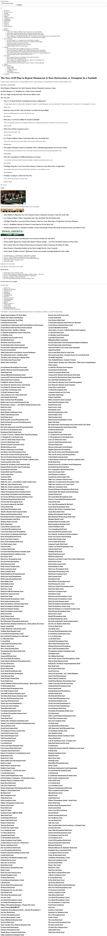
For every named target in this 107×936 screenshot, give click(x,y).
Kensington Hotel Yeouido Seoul (11, 432)
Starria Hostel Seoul (54, 688)
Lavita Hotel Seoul (54, 638)
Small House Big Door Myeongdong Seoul (61, 681)
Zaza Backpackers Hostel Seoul (58, 725)
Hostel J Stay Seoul (54, 865)
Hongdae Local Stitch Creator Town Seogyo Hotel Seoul (66, 559)
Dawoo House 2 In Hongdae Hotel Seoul (14, 534)
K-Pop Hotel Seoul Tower (56, 880)
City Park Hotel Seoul (8, 740)
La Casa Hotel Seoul (54, 636)
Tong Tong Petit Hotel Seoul (10, 701)
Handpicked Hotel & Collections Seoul (13, 554)
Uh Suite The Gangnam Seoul (58, 927)
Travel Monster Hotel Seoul (57, 708)
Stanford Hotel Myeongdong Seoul (59, 686)
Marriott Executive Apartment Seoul (12, 444)
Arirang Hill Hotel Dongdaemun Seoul (13, 375)
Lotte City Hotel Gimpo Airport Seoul (13, 439)
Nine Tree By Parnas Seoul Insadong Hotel (14, 454)
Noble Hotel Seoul (6, 798)
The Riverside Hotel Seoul (56, 696)
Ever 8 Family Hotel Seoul (56, 541)
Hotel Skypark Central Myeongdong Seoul (14, 419)
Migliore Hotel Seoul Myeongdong (59, 449)
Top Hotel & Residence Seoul (57, 701)
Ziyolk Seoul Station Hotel (9, 728)
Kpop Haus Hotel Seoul (8, 783)
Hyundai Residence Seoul (9, 875)
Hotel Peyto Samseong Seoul (10, 594)
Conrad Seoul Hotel (54, 317)
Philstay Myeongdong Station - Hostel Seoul (62, 800)
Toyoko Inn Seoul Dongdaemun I (11, 703)
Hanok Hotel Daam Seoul (56, 554)
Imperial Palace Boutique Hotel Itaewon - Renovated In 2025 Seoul (22, 623)
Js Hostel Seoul (53, 773)
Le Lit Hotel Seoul (54, 783)
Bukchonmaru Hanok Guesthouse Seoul (61, 735)
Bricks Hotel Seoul (6, 524)
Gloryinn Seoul (5, 546)
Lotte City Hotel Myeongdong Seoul (59, 442)
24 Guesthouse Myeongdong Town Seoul (14, 367)
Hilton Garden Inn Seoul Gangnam (59, 399)
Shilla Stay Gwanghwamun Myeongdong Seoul (63, 482)
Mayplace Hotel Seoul (55, 444)
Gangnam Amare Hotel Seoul (10, 750)
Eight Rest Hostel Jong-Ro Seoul (58, 743)
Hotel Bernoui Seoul (54, 405)
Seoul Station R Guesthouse (57, 678)
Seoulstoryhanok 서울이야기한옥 (11, 813)
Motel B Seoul (52, 795)
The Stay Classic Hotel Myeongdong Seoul (62, 499)
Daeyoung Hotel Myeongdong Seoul (60, 531)
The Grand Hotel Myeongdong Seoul (60, 497)
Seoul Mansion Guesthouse (57, 474)
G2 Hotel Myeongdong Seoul (57, 390)
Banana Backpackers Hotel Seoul (59, 842)
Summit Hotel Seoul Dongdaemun (59, 691)
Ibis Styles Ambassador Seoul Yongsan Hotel (62, 427)
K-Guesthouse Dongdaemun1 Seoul (12, 633)
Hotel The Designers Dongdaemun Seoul (61, 604)
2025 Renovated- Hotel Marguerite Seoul (61, 728)
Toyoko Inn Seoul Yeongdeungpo (59, 706)
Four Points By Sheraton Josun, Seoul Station (15, 385)
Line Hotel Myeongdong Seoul (58, 641)
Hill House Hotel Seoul (55, 556)
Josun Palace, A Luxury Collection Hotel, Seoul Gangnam (67, 330)
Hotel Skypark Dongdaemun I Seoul (60, 419)
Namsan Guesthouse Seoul (56, 892)
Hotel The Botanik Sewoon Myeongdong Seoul (16, 422)
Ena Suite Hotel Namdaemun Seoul (59, 380)
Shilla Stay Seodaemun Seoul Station (12, 489)
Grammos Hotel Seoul (8, 549)
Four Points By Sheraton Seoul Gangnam (61, 385)
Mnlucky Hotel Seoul (7, 646)
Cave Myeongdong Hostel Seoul (11, 850)
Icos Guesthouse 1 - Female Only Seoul (13, 770)
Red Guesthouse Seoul (8, 666)
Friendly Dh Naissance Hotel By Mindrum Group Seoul (66, 748)
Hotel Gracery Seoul (54, 407)
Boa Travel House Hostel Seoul (10, 847)
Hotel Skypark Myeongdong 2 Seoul (12, 599)
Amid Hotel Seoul (6, 372)
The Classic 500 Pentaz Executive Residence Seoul (17, 497)
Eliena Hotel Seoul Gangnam (10, 380)
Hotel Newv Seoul (6, 589)
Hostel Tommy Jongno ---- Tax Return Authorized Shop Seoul (20, 405)
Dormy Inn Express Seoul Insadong (59, 536)
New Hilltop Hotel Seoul (56, 656)
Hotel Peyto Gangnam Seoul (57, 591)
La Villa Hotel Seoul (7, 638)
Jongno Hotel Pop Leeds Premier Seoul (13, 628)
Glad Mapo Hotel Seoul (55, 395)
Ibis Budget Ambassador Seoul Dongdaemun (62, 768)
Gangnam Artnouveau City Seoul (59, 392)
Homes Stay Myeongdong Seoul (11, 559)
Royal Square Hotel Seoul (56, 668)
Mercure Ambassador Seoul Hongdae (60, 447)
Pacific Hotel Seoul (54, 462)
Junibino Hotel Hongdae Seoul (10, 631)
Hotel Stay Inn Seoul (55, 870)
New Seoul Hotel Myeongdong (10, 658)
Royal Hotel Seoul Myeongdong (58, 467)
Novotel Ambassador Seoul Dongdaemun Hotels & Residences (68, 342)
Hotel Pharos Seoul (54, 594)
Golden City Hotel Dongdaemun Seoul (60, 546)
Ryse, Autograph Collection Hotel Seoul (61, 469)
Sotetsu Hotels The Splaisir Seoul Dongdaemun (63, 492)
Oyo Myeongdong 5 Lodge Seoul (58, 902)
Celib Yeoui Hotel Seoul (8, 738)
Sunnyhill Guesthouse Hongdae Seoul (13, 693)
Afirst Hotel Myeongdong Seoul (11, 509)
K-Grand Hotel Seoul (55, 877)
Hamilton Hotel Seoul (55, 551)
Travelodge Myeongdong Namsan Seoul (13, 713)
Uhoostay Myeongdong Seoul (10, 930)
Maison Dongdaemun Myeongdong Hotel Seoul (16, 788)
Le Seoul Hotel (5, 641)
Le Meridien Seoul (6, 335)
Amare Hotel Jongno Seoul (9, 733)
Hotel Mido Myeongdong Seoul (58, 763)
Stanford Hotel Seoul (55, 494)
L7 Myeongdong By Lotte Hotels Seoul (60, 437)
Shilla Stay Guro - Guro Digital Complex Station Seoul (18, 482)
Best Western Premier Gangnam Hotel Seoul (15, 516)
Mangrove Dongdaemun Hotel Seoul (60, 788)
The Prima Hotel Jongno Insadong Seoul (14, 696)
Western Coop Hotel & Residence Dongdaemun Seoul (18, 723)
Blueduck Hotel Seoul (55, 845)
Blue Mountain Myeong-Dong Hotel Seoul (61, 516)
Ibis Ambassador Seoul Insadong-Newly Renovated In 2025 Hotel (69, 424)
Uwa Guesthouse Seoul (8, 830)
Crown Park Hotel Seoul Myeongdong (13, 531)
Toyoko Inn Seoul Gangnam (10, 706)
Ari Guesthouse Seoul (55, 837)
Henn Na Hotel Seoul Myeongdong (12, 399)
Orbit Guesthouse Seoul (8, 800)
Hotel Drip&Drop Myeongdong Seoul (13, 574)
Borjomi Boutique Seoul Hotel (10, 519)
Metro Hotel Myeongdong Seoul (58, 643)
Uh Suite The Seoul (54, 827)
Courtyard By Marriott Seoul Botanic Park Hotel (64, 375)
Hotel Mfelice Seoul (7, 581)
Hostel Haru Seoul (6, 865)
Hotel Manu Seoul (54, 579)
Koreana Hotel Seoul (55, 432)
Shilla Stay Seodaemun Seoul (57, 487)
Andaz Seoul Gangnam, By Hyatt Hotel (13, 315)
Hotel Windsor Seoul (7, 616)
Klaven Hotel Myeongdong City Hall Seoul (14, 636)
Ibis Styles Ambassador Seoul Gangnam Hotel (63, 621)
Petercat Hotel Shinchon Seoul (58, 661)
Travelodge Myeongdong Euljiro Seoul (60, 711)
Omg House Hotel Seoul (56, 895)
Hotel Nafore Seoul (7, 586)
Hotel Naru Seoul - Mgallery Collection (13, 330)
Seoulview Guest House (55, 910)
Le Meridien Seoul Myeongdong (58, 335)
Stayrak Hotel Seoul (54, 820)
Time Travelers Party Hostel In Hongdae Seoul (16, 925)
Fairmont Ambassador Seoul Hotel (12, 320)
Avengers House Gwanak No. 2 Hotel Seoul (14, 842)
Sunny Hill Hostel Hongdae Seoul (11, 920)
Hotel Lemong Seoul (54, 576)
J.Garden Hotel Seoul (7, 773)
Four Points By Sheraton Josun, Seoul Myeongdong (65, 382)
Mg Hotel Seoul (6, 793)
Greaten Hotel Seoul (7, 855)
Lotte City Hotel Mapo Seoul (10, 442)
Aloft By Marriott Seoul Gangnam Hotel (14, 511)
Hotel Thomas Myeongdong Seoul (59, 611)
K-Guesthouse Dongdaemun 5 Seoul (12, 880)
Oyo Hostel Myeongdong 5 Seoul (58, 900)
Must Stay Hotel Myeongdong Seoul (60, 887)
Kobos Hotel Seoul (54, 780)
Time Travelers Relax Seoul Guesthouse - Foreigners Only (66, 825)
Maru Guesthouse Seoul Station (58, 790)
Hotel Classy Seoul (54, 758)
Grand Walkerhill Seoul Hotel (57, 327)
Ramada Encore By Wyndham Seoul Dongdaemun (64, 464)
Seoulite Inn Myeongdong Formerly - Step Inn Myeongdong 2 (20, 910)
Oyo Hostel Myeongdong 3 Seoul (11, 900)
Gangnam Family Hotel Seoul (57, 544)
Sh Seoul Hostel (53, 813)
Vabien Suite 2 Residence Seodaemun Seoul (14, 721)
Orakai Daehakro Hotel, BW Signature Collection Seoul (66, 459)
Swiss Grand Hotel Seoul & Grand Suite (61, 352)
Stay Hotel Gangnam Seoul (9, 691)
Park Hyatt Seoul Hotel (8, 350)
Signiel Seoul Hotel (54, 350)
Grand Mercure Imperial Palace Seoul (60, 325)
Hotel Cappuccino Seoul (8, 569)
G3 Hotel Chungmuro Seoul (10, 392)
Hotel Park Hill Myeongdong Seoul (12, 591)
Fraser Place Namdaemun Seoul (11, 390)
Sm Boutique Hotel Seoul (9, 818)
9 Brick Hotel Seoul (7, 507)
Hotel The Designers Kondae (10, 609)
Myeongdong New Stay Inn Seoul (11, 890)
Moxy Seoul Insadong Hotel (10, 648)
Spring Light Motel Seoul (9, 820)
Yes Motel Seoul (53, 723)
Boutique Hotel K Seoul (55, 519)
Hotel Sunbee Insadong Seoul (10, 601)
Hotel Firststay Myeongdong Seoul (12, 867)
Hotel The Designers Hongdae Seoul (12, 606)
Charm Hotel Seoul (54, 738)
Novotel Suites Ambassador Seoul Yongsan (14, 347)
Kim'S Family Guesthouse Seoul (58, 778)
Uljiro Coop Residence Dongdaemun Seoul (62, 716)
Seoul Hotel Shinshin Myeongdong (12, 673)
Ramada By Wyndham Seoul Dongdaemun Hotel (64, 663)
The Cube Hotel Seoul (55, 920)
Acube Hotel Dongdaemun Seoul (58, 507)
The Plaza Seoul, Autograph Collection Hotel (15, 357)
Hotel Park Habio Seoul (56, 589)
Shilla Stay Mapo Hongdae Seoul (11, 484)
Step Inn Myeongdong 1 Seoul (10, 917)
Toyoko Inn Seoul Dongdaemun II (59, 703)
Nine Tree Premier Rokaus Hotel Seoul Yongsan (16, 457)
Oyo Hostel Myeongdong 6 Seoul (11, 902)
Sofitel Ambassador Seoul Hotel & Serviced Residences (18, 352)
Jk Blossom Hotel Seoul (55, 429)
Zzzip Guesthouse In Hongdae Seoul (12, 935)
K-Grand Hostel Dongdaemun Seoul (60, 631)
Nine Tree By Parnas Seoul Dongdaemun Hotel (63, 452)
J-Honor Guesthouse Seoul (56, 875)
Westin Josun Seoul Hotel (9, 362)
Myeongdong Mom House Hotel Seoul (13, 651)
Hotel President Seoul (55, 414)
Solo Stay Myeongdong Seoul (10, 915)
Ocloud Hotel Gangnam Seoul (58, 457)
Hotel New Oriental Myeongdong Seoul (60, 586)
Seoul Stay (51, 907)
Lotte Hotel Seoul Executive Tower (12, 337)
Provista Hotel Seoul (7, 663)
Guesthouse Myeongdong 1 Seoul (59, 857)
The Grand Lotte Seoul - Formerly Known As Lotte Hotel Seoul (68, 355)
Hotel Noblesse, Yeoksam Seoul (10, 765)
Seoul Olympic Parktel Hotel (10, 678)
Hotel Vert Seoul (6, 424)
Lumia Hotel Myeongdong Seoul (11, 643)
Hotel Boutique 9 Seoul (55, 566)
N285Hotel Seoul (53, 653)
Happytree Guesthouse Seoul (57, 860)
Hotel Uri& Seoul (53, 422)
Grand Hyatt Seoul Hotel (9, 322)
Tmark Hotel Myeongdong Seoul (58, 698)
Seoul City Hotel (6, 810)
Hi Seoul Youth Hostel (55, 862)
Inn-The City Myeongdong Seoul (11, 429)
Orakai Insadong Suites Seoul (10, 462)
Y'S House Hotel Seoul (8, 833)
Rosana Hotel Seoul (7, 668)
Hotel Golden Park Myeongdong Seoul (13, 760)
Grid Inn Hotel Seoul (55, 549)
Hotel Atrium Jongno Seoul (57, 564)
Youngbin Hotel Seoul (8, 835)
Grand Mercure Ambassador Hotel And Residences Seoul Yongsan (22, 325)
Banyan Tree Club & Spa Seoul (58, 315)
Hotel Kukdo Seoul (54, 409)
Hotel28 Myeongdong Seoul (57, 616)
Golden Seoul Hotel (54, 397)
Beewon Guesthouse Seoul (9, 845)
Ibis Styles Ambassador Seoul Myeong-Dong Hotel (17, 427)
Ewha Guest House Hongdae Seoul (12, 745)
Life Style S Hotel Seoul (8, 785)
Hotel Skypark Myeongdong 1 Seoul (60, 596)
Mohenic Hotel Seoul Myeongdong (59, 646)
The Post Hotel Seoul (7, 825)
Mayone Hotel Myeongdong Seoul (12, 885)
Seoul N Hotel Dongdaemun (57, 676)
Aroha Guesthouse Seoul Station (11, 840)
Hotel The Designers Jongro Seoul (59, 606)
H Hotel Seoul (52, 750)
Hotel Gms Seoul (6, 407)
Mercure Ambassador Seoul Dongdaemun (61, 885)
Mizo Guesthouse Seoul (8, 795)
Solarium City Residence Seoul (58, 912)
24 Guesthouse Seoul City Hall (58, 835)
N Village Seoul (5, 653)
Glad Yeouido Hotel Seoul (9, 397)
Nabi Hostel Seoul (6, 892)
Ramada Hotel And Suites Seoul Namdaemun (15, 467)
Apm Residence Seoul (55, 733)
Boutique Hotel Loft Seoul (9, 521)
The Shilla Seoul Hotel (55, 357)
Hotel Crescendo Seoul (8, 571)
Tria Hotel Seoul (53, 713)
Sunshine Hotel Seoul (55, 693)
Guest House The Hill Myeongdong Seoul (14, 857)
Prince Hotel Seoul (54, 803)
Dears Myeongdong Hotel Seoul (11, 536)
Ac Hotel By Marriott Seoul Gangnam (60, 367)
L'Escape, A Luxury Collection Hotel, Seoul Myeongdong (19, 434)
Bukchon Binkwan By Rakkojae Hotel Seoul (62, 847)
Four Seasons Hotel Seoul (56, 320)
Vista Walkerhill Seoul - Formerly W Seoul (62, 360)
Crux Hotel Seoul (6, 743)
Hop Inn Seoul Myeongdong (10, 561)
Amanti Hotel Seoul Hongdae (57, 370)
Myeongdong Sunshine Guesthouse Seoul (61, 651)
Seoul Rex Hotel (6, 477)
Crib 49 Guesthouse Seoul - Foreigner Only (62, 740)
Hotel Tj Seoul (52, 765)
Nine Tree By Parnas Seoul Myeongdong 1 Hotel (63, 658)
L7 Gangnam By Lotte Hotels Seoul (59, 434)
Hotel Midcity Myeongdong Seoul (59, 581)
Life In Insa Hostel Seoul (56, 882)
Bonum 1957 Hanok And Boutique (12, 317)
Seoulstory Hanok (6, 479)
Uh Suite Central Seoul (55, 925)
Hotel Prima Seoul (6, 417)
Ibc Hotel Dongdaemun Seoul (57, 619)
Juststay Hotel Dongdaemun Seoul (12, 775)
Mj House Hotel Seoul (8, 887)
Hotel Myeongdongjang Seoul (57, 412)
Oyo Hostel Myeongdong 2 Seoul (58, 897)
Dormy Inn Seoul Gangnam (10, 539)
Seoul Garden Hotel (7, 474)
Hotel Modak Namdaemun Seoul (11, 412)
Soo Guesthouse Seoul (55, 818)
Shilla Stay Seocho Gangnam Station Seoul (14, 487)
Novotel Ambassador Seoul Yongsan (59, 345)
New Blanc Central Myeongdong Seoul (13, 452)
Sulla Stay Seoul (53, 823)
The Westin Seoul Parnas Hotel (11, 360)
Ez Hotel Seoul (53, 745)
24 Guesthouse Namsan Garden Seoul (13, 730)
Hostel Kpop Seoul (7, 755)
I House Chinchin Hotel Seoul (10, 619)
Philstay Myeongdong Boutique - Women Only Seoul (18, 905)
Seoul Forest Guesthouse (56, 905)
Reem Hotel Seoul (6, 808)
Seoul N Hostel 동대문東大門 (10, 907)
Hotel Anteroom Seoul (8, 564)
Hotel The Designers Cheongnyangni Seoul (14, 604)
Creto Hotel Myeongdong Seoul (11, 529)
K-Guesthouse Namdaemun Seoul (59, 633)
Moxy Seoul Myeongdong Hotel (58, 648)
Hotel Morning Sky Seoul (56, 584)
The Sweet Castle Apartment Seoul (59, 922)
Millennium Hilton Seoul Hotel (58, 340)
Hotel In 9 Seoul (6, 409)
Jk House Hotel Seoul (7, 877)
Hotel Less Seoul (6, 763)
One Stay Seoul (5, 897)
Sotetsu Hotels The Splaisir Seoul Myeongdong (16, 494)
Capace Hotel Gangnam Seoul (10, 526)
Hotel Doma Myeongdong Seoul (58, 571)
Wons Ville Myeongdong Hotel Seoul (60, 830)
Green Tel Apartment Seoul (57, 855)
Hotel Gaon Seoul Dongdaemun (11, 576)
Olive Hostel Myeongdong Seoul (11, 895)
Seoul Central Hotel (54, 808)
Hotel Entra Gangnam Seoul (57, 574)
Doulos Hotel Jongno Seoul (57, 539)
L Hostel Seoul (5, 882)
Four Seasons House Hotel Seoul (11, 748)
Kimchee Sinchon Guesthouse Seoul (12, 780)
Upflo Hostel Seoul (54, 930)
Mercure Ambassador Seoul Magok (12, 449)
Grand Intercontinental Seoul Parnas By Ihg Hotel (64, 322)
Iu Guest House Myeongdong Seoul (59, 770)
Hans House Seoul (6, 556)
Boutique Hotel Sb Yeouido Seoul (59, 521)
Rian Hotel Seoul (53, 666)
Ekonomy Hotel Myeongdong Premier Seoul (15, 852)
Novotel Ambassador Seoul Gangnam (13, 345)
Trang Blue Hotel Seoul (8, 708)
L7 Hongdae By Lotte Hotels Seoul (12, 437)
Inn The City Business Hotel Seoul (59, 623)
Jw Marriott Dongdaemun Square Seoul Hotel (15, 332)
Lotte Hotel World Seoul (56, 337)
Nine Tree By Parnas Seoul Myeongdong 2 (62, 454)
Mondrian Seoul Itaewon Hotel (11, 342)
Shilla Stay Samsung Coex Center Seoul (61, 484)
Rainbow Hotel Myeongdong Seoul (59, 805)
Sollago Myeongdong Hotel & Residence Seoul (15, 492)
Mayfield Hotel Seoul (7, 340)
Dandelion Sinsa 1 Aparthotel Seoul (59, 850)
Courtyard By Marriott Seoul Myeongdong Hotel (16, 377)
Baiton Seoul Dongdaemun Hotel (11, 514)
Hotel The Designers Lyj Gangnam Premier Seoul (64, 609)
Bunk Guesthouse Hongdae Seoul (59, 524)
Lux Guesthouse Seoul (55, 785)
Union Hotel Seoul (54, 502)
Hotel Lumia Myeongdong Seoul (11, 579)
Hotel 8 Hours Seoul (54, 561)
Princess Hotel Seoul (7, 805)
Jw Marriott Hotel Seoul (56, 332)
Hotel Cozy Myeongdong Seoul (58, 569)
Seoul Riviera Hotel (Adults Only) (59, 477)
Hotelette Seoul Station (8, 768)
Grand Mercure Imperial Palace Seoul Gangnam (16, 327)
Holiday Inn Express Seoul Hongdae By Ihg (15, 402)
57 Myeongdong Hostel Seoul (10, 837)
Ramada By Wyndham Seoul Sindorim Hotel (15, 464)
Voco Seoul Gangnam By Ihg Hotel (12, 504)
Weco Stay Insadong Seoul (56, 721)
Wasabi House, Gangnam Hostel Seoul (13, 932)
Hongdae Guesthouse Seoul (57, 753)
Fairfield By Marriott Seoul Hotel (11, 382)
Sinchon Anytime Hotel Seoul (57, 815)
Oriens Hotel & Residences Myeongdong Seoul (15, 661)
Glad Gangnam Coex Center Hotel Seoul (14, 395)
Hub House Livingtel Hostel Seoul (59, 872)
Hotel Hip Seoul (53, 760)
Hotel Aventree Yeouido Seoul (10, 566)
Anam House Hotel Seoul (56, 511)
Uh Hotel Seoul (5, 716)
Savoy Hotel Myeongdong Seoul (11, 671)
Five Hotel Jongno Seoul (8, 544)
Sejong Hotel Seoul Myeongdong (11, 472)
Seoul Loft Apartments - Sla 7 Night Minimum (63, 673)
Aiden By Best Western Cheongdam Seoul (61, 509)
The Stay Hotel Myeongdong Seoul (12, 698)
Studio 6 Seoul (53, 917)
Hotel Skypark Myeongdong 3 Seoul (60, 599)
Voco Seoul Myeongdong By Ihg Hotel (60, 504)
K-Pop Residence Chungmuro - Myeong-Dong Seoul (17, 778)
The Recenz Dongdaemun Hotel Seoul (13, 499)
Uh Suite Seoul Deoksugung (10, 927)
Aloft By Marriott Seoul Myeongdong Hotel (15, 370)
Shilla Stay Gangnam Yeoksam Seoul (60, 479)
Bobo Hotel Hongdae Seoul (9, 735)
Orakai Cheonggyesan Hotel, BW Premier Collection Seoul (19, 459)
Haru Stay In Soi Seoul (8, 862)
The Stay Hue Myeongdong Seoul (11, 502)
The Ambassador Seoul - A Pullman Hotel (14, 355)
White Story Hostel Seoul (56, 932)
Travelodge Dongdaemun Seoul (11, 711)
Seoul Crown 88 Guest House (57, 810)
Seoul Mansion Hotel (7, 676)
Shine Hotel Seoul (6, 815)
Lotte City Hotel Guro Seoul (57, 439)
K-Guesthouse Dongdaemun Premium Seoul (62, 775)
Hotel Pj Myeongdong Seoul (10, 414)
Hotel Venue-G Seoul (55, 613)
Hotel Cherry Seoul (7, 758)
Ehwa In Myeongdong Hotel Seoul (12, 541)
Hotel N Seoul (5, 870)
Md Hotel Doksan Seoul (8, 447)
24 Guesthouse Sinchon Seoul (57, 730)
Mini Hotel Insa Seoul (55, 793)
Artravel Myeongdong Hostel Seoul (59, 840)
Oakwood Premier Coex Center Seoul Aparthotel (64, 347)
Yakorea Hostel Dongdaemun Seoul (59, 833)
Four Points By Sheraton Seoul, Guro (13, 387)
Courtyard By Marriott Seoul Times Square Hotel (64, 377)
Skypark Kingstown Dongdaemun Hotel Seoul (63, 489)
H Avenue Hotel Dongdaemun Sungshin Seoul (15, 551)
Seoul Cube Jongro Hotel (56, 472)
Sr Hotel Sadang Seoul (8, 686)
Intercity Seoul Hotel (7, 626)
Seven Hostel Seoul (7, 681)
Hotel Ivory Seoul (54, 867)
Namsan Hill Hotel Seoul (8, 656)
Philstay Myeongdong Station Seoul (12, 803)
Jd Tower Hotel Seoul (55, 626)
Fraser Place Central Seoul (56, 387)
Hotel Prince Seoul (6, 596)
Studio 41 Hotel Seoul (8, 823)
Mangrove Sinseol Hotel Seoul (10, 790)
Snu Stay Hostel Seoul (8, 912)
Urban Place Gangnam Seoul (57, 718)
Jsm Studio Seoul (53, 628)
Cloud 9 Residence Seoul (56, 526)
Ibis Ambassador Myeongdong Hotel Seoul (14, 621)
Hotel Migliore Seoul (7, 584)
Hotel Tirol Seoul (6, 613)
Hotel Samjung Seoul (55, 417)
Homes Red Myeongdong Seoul (58, 402)
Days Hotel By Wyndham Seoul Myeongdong (63, 534)
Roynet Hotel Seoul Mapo (9, 469)
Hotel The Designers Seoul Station (11, 611)
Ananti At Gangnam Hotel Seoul (58, 372)
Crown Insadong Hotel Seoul (57, 529)
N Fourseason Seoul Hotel (56, 890)
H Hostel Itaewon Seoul (8, 860)
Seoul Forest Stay (53, 671)
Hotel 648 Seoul (53, 755)
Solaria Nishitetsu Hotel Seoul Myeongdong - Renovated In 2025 (21, 683)
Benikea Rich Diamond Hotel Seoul (59, 514)
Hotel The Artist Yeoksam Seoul (58, 601)
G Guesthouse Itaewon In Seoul (58, 852)
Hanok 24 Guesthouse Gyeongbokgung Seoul (15, 753)
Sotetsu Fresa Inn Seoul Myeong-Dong (60, 683)
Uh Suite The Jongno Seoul (9, 827)
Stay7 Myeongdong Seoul (56, 915)
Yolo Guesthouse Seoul (8, 725)
